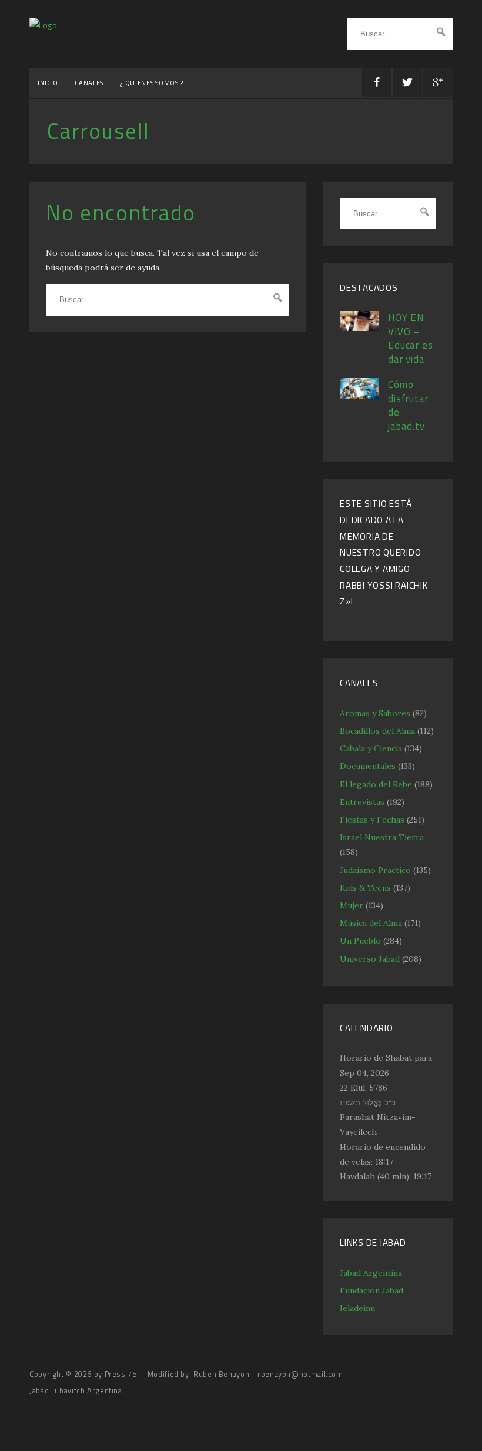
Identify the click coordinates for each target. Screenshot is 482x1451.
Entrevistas (362, 802)
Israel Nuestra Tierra (382, 837)
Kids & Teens (365, 887)
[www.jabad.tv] (43, 25)
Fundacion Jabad (371, 1290)
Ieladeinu (357, 1308)
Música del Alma (371, 923)
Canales (89, 83)
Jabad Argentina (371, 1273)
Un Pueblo (360, 940)
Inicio (48, 83)
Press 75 (122, 1374)
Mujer (351, 905)
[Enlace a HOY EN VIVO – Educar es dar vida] (359, 328)
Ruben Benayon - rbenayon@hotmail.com (268, 1374)
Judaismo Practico (375, 870)
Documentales (368, 766)
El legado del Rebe (376, 784)
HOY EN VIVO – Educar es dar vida (410, 338)
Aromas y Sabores (375, 713)
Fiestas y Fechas (372, 819)
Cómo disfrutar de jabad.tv (408, 405)
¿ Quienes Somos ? (151, 83)
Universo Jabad (370, 959)
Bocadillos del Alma (377, 731)
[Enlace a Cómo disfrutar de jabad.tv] (359, 395)
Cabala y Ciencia (371, 748)
